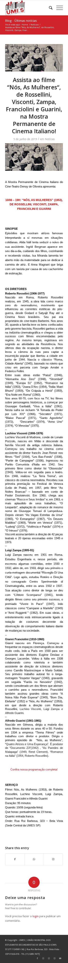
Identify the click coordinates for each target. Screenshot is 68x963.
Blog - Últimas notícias (21, 21)
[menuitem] (49, 7)
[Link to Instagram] (53, 859)
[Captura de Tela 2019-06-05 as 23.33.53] (34, 58)
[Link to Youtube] (60, 958)
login (35, 916)
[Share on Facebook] (14, 859)
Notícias (50, 139)
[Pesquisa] (49, 7)
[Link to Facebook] (37, 958)
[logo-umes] (28, 7)
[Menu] (58, 7)
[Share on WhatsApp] (34, 859)
